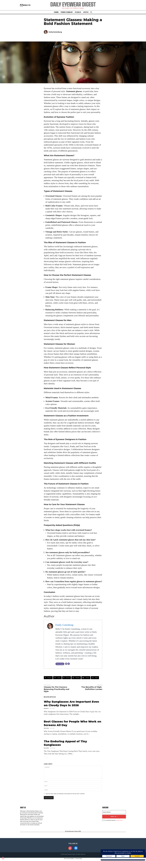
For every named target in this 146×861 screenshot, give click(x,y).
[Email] (66, 664)
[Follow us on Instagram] (70, 848)
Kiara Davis (46, 728)
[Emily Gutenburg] (46, 32)
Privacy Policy (119, 820)
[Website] (69, 664)
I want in (113, 816)
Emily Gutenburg (55, 32)
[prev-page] (45, 757)
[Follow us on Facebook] (76, 848)
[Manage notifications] (3, 858)
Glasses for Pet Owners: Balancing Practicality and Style (56, 689)
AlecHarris (46, 708)
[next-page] (47, 757)
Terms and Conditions (69, 858)
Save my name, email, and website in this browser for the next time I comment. (65, 793)
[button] (91, 12)
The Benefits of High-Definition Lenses (91, 688)
